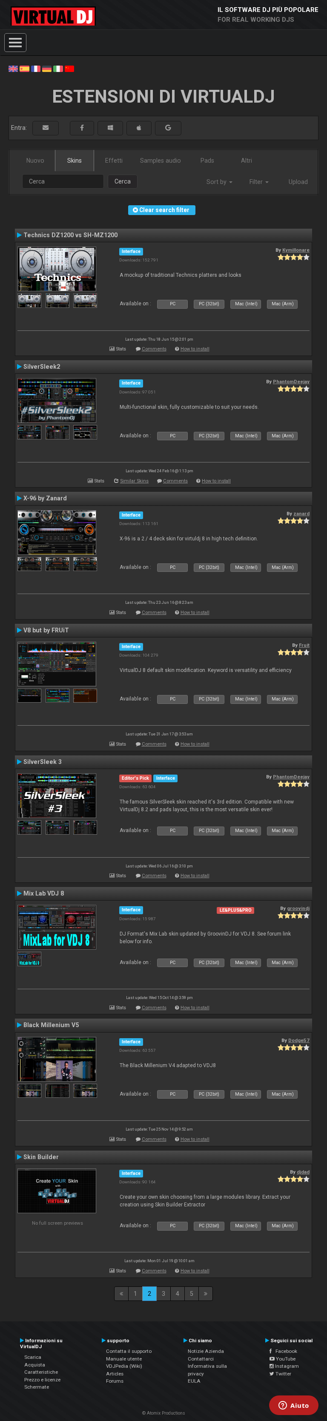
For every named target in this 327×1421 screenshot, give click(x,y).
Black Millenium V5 (51, 1025)
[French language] (35, 68)
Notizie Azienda (206, 1351)
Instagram (286, 1366)
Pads (207, 160)
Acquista (34, 1365)
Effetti (114, 160)
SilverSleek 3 (42, 761)
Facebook (284, 1351)
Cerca (123, 181)
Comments (154, 349)
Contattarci (201, 1359)
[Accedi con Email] (45, 128)
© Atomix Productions (163, 1413)
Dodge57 (299, 1040)
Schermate (36, 1387)
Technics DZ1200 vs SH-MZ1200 (70, 235)
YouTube (285, 1359)
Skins (74, 160)
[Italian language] (58, 68)
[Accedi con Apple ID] (139, 128)
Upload (298, 181)
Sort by (217, 181)
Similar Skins (134, 481)
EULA (194, 1381)
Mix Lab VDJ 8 (43, 893)
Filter (257, 181)
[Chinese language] (69, 68)
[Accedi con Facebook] (82, 128)
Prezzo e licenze (42, 1380)
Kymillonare (296, 250)
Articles (114, 1374)
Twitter (282, 1374)
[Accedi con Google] (168, 128)
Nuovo (35, 160)
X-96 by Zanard (45, 498)
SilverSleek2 (41, 366)
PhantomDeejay (291, 382)
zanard (301, 514)
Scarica (32, 1357)
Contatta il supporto (129, 1351)
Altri (246, 160)
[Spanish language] (24, 68)
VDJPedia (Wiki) (124, 1366)
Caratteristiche (41, 1372)
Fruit (304, 645)
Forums (114, 1381)
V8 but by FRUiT (46, 630)
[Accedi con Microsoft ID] (110, 128)
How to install (195, 349)
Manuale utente (124, 1359)
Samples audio (160, 160)
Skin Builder (41, 1157)
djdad (303, 1172)
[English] (13, 68)
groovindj (298, 908)
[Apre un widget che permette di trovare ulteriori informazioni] (293, 1406)
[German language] (47, 68)
